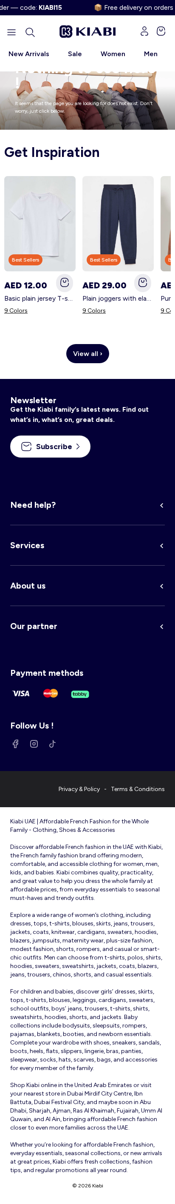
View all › (87, 354)
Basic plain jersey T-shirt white (40, 298)
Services (27, 545)
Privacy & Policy (79, 789)
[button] (30, 32)
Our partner (33, 626)
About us (27, 586)
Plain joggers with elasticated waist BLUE (118, 298)
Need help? (33, 505)
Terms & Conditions (138, 789)
